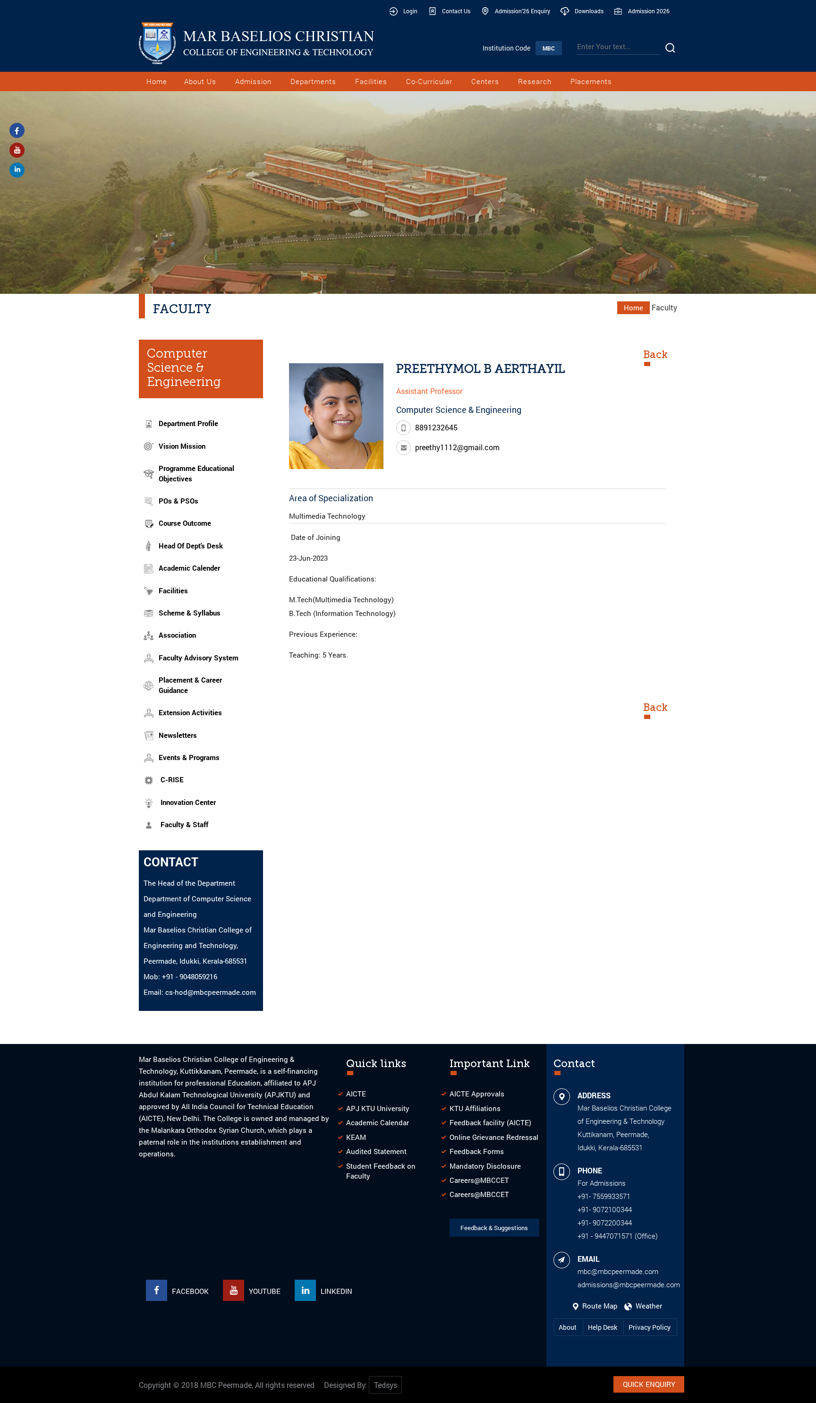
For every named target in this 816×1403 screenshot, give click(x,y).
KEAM (356, 1137)
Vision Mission (182, 446)
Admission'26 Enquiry (522, 11)
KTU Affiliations (475, 1108)
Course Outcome (185, 523)
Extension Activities (190, 712)
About (568, 1327)
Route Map (599, 1305)
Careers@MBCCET (479, 1180)
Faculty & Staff (184, 824)
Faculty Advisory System (198, 657)
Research (535, 81)
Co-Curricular (429, 81)
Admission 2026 (649, 11)
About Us (200, 81)
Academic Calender (189, 568)
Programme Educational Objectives (196, 473)
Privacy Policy (650, 1327)
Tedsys (385, 1385)
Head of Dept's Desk (191, 545)
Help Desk (603, 1327)
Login (410, 11)
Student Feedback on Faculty (381, 1171)
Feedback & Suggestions (494, 1227)
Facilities (371, 81)
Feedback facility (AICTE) (490, 1122)
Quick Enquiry (649, 1384)
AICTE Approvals (477, 1093)
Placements (591, 81)
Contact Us (456, 11)
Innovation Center (188, 802)
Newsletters (178, 735)
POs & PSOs (178, 500)
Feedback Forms (477, 1151)
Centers (485, 81)
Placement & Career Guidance (190, 684)
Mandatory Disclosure (485, 1166)
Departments (313, 81)
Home (156, 81)
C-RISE (172, 779)
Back (655, 354)
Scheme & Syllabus (190, 612)
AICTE (356, 1093)
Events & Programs (189, 757)
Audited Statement (376, 1151)
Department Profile (188, 423)
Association (177, 635)
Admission (253, 81)
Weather (647, 1305)
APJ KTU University (377, 1108)
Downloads (589, 11)
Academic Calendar (377, 1122)
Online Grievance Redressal (494, 1137)
